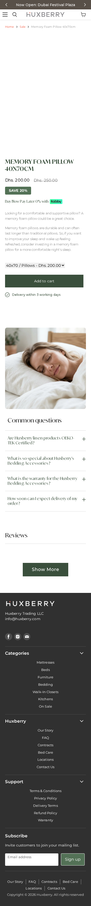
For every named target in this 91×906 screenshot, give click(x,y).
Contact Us (46, 767)
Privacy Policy (45, 798)
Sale (23, 26)
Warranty (45, 820)
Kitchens (45, 699)
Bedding (45, 684)
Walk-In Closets (45, 692)
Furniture (46, 677)
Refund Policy (45, 813)
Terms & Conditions (46, 791)
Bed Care (45, 752)
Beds (45, 670)
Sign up (73, 859)
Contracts (45, 745)
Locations (45, 759)
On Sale (45, 706)
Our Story (45, 730)
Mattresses (45, 662)
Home (9, 26)
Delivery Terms (45, 805)
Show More (45, 569)
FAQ (45, 738)
